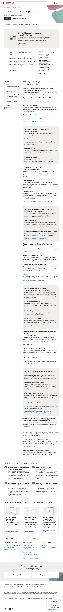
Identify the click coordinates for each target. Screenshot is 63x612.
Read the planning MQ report (12, 531)
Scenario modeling (10, 84)
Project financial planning (11, 99)
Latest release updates (46, 545)
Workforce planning (10, 91)
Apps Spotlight (7, 24)
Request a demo (45, 575)
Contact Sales (17, 575)
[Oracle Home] (9, 3)
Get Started (34, 24)
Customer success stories (28, 545)
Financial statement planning (12, 86)
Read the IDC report (28, 531)
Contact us (7, 18)
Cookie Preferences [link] (26, 605)
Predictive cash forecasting (12, 89)
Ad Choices (32, 605)
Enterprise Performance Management (19, 7)
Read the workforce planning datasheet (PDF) (35, 238)
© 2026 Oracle (6, 605)
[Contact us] (59, 3)
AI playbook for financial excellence (30, 558)
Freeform (8, 105)
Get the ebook (22, 43)
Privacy (13, 605)
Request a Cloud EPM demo (19, 18)
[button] (3, 3)
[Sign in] (57, 3)
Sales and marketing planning (12, 94)
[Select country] (54, 3)
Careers (36, 605)
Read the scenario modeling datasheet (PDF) (34, 121)
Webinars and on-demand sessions (49, 547)
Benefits (21, 24)
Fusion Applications (7, 7)
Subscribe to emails (42, 605)
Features (15, 24)
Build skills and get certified (10, 549)
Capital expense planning (11, 96)
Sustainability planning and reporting (12, 102)
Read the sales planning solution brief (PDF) (33, 280)
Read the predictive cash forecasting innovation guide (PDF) (37, 201)
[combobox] (31, 2)
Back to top (8, 107)
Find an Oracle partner (9, 547)
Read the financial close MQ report (49, 531)
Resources (27, 24)
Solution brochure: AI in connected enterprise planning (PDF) (20, 69)
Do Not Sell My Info (18, 605)
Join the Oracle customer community (12, 545)
